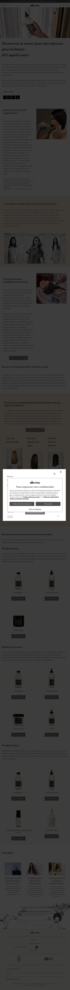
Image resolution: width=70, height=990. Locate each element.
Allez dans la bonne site (35, 512)
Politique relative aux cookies (31, 497)
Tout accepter (48, 504)
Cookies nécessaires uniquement (22, 504)
